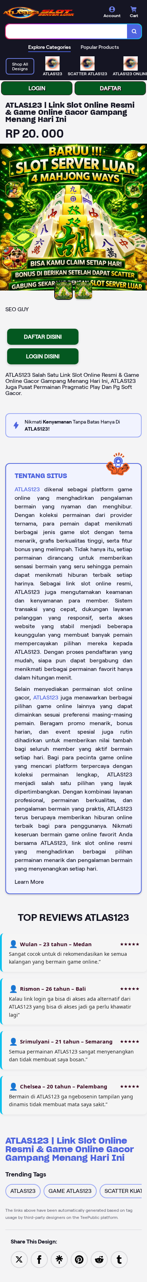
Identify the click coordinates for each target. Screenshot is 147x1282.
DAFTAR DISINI (43, 337)
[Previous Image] (5, 218)
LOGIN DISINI (43, 356)
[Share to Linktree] (59, 1259)
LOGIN (37, 88)
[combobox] (66, 31)
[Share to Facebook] (39, 1259)
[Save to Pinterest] (79, 1259)
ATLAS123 (27, 489)
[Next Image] (141, 218)
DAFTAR (110, 88)
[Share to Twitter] (19, 1259)
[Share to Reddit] (99, 1259)
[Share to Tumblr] (119, 1259)
